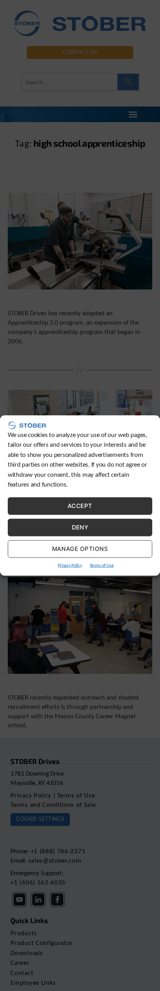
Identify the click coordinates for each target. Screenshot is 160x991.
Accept (80, 506)
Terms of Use (102, 565)
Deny (80, 527)
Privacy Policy (70, 565)
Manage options (80, 548)
